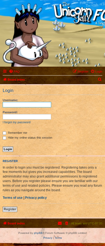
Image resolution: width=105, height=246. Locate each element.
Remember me (17, 132)
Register (10, 209)
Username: (10, 100)
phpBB (38, 232)
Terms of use (13, 198)
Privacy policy (36, 198)
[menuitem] (14, 71)
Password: (10, 112)
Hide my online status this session (29, 137)
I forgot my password (16, 122)
